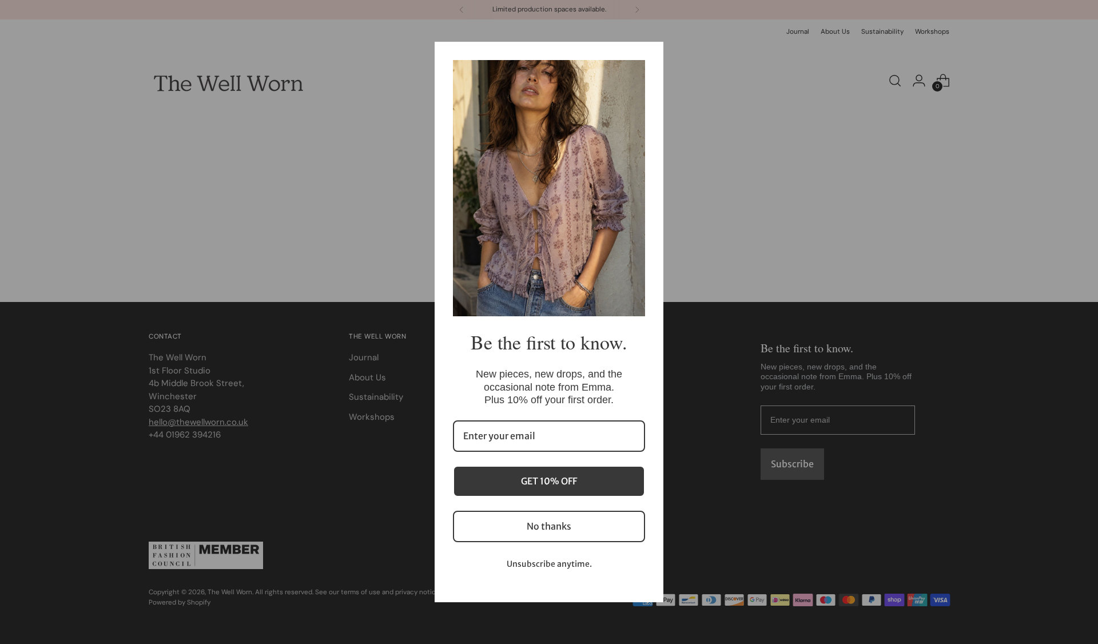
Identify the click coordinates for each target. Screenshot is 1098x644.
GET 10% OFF (549, 481)
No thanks (549, 526)
